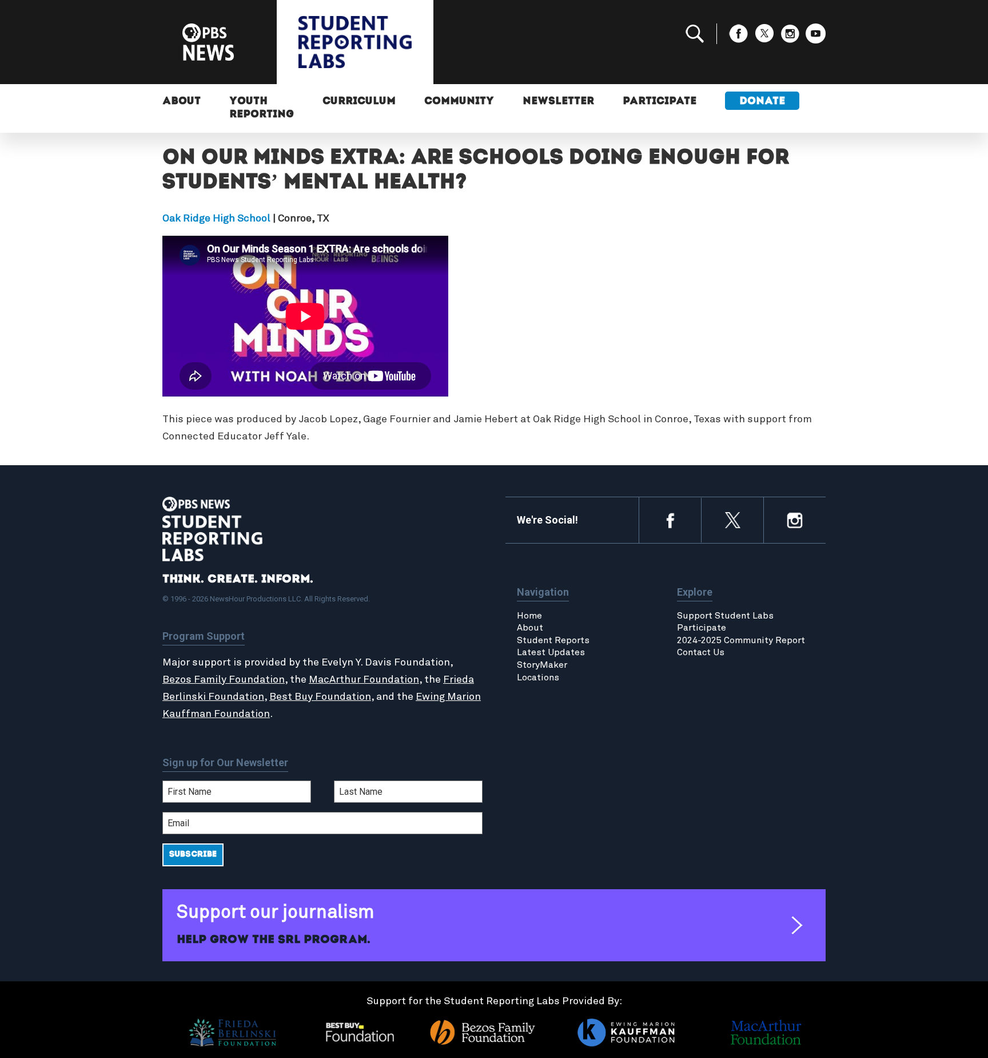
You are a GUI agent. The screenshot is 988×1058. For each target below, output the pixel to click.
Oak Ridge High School (216, 218)
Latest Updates (551, 652)
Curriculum (359, 102)
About (181, 102)
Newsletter (558, 102)
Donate (762, 102)
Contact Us (700, 652)
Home (529, 615)
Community (459, 102)
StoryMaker (542, 664)
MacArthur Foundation (364, 680)
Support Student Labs (725, 615)
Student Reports (553, 640)
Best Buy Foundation (320, 697)
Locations (538, 677)
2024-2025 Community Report (741, 640)
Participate (659, 102)
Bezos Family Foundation (223, 680)
